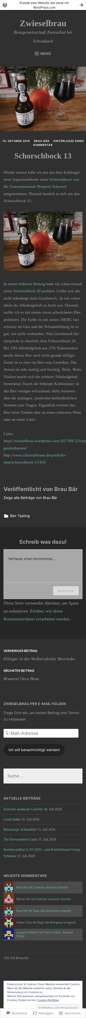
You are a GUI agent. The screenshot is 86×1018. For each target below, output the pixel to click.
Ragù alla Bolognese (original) (52, 910)
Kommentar (66, 591)
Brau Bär (41, 141)
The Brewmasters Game (20, 839)
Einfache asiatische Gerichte (23, 809)
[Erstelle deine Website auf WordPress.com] (43, 5)
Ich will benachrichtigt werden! (34, 750)
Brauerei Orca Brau (21, 675)
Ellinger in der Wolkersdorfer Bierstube (39, 655)
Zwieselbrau (43, 23)
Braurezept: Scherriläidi (20, 829)
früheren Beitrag (32, 284)
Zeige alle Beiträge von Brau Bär (30, 497)
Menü (45, 53)
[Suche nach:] (43, 776)
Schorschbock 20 (27, 291)
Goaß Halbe (12, 819)
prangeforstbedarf (27, 932)
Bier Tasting (20, 516)
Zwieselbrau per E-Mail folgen (35, 704)
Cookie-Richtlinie (48, 1000)
